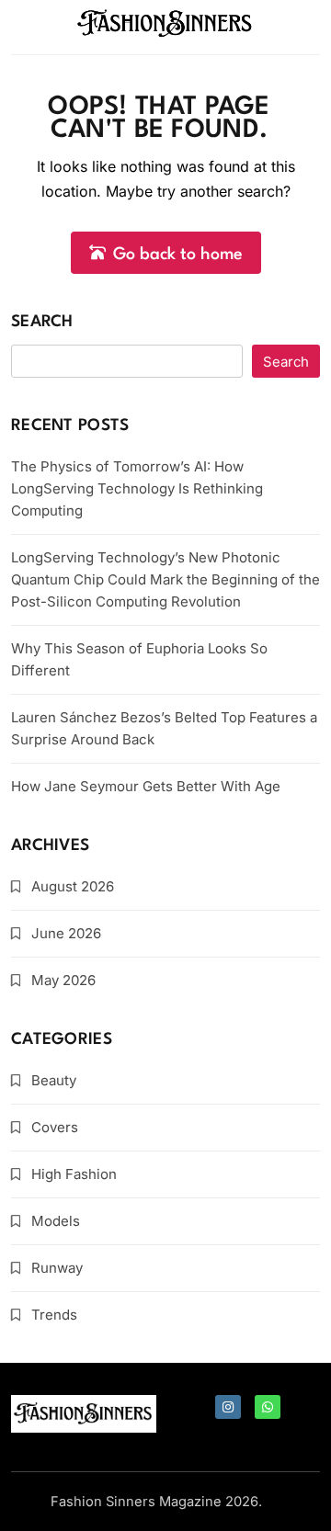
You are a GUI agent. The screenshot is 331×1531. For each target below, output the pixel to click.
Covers (54, 1127)
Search (42, 322)
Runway (57, 1267)
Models (55, 1221)
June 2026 (66, 933)
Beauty (53, 1080)
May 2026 (63, 980)
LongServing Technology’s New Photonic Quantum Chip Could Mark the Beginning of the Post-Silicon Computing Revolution (165, 579)
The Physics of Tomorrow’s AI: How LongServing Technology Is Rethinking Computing (137, 488)
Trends (54, 1314)
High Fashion (74, 1174)
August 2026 (72, 886)
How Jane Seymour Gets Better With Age (145, 786)
